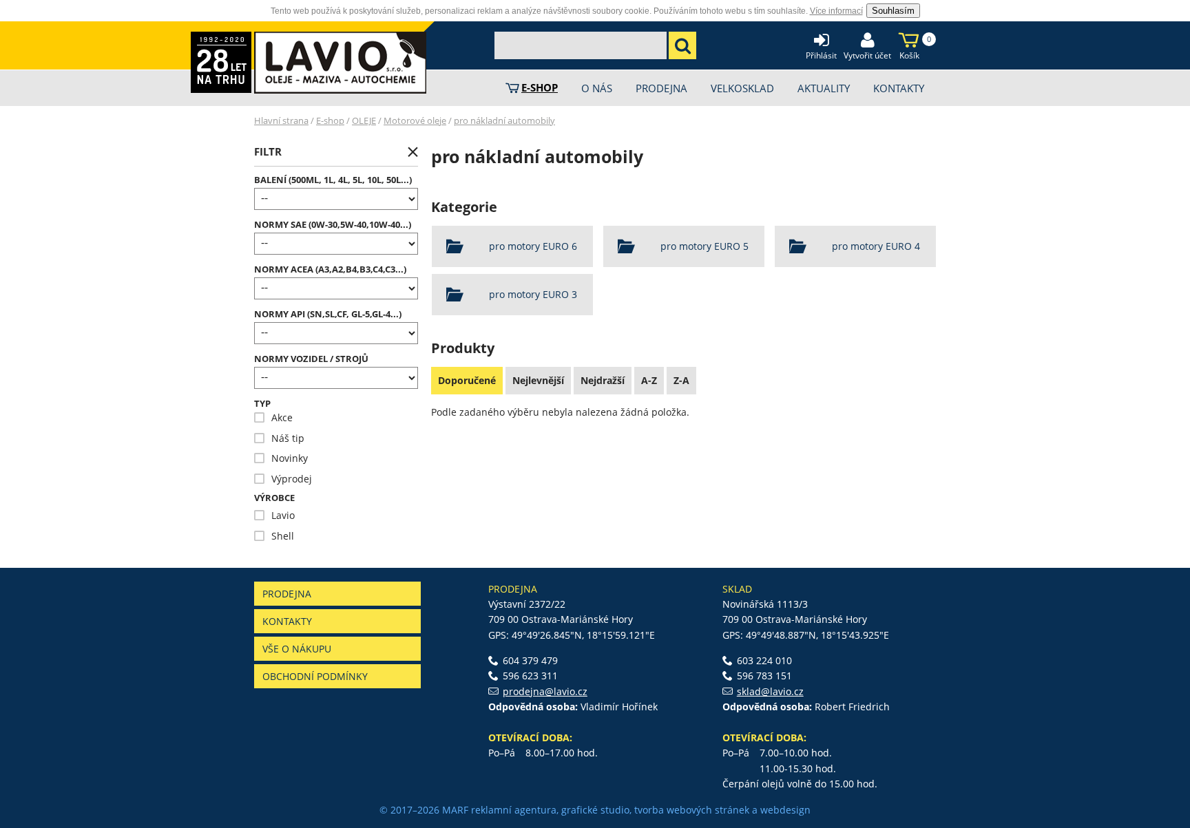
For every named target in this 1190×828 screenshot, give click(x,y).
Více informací (836, 11)
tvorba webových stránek (691, 809)
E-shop (330, 120)
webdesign (785, 809)
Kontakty (287, 621)
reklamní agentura (513, 809)
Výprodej (283, 478)
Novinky (281, 458)
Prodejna (286, 593)
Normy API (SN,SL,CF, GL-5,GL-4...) (327, 314)
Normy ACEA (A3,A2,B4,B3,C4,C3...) (330, 269)
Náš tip (279, 438)
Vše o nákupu (296, 648)
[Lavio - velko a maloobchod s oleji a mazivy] (340, 63)
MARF (455, 809)
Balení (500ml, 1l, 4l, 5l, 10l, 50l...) (333, 180)
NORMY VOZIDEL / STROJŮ (311, 358)
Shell (274, 535)
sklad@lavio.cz (770, 691)
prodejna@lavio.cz (545, 691)
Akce (273, 417)
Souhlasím (893, 11)
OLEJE (364, 120)
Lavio (274, 515)
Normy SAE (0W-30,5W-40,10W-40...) (332, 224)
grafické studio (595, 809)
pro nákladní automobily (504, 120)
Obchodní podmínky (315, 676)
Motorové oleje (415, 120)
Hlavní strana (281, 120)
